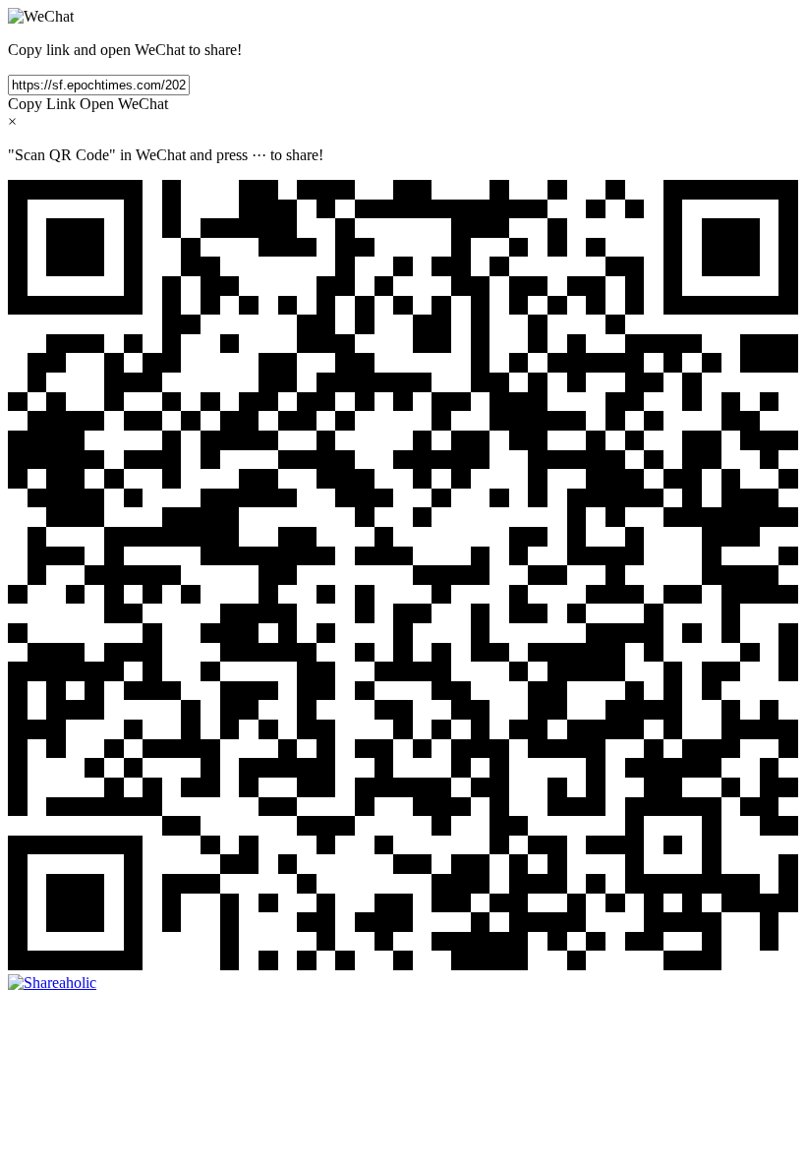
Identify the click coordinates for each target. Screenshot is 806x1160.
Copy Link (42, 103)
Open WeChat (124, 103)
